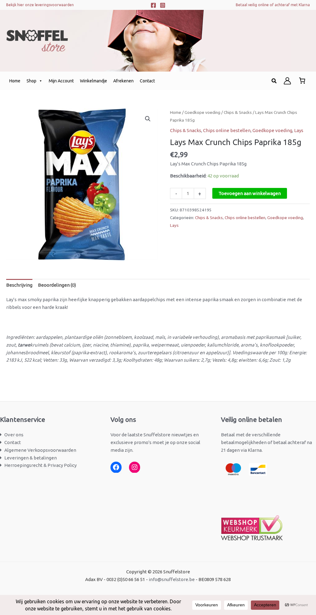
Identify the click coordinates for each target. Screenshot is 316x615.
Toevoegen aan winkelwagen (249, 193)
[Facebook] (153, 5)
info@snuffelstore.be (172, 579)
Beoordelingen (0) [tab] (57, 285)
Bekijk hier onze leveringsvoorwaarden (40, 5)
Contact (147, 80)
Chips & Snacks (238, 112)
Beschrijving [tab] (19, 285)
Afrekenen (123, 80)
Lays (298, 130)
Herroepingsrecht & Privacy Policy (40, 465)
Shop (31, 80)
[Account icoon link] (287, 81)
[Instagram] (162, 5)
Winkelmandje (93, 80)
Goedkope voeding (202, 112)
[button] (274, 81)
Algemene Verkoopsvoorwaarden (40, 450)
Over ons (13, 434)
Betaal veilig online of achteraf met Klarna (273, 5)
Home (14, 80)
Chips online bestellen (227, 130)
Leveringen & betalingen (30, 457)
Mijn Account (61, 80)
